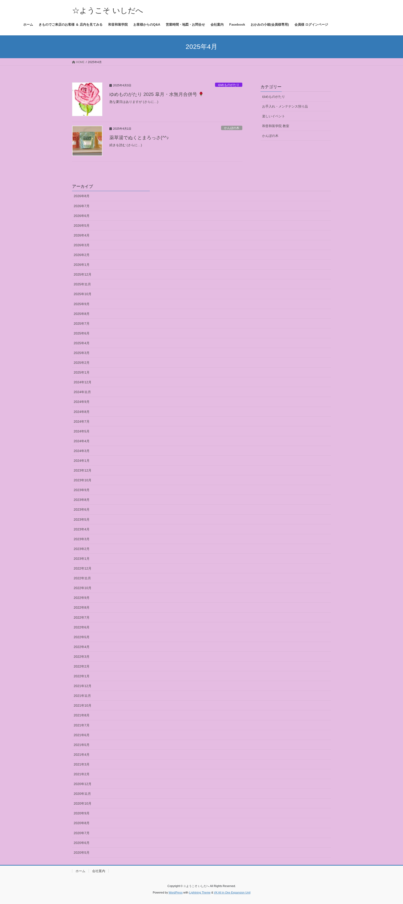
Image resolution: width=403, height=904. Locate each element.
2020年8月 (82, 823)
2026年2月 (82, 255)
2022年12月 (82, 568)
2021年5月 (82, 745)
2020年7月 (82, 833)
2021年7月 (82, 725)
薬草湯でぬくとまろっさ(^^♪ (139, 137)
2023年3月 (82, 539)
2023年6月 (82, 509)
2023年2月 (82, 549)
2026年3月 (82, 245)
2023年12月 (82, 470)
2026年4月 (82, 235)
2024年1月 (82, 460)
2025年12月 (82, 274)
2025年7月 (82, 323)
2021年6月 (82, 735)
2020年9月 (82, 813)
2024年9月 (82, 402)
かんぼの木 (231, 128)
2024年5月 (82, 431)
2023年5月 (82, 519)
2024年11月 (82, 392)
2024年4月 (82, 441)
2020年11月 (82, 794)
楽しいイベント (273, 116)
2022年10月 (82, 588)
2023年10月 (82, 480)
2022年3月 (82, 656)
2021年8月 (82, 715)
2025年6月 (82, 333)
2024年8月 (82, 412)
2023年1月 (82, 558)
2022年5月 (82, 637)
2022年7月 (82, 617)
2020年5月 (82, 852)
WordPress (176, 892)
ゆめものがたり (228, 85)
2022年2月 (82, 666)
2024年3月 (82, 451)
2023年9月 (82, 490)
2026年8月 (82, 196)
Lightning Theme (200, 892)
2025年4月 (82, 343)
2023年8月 (82, 500)
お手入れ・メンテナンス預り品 (285, 106)
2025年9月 (82, 304)
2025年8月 (82, 314)
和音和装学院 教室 (275, 126)
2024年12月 (82, 382)
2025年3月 (82, 353)
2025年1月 (82, 372)
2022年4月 (82, 647)
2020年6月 (82, 843)
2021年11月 (82, 696)
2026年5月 (82, 225)
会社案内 (98, 871)
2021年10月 (82, 705)
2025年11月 (82, 284)
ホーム (80, 871)
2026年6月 (82, 216)
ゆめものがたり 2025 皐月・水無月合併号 (153, 94)
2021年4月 (82, 754)
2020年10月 (82, 803)
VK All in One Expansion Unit (232, 892)
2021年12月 (82, 686)
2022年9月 (82, 598)
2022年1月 (82, 676)
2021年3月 (82, 764)
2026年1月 (82, 264)
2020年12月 (82, 784)
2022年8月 (82, 607)
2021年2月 (82, 774)
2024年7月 (82, 421)
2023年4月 (82, 529)
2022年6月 (82, 627)
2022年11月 (82, 578)
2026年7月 (82, 206)
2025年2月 (82, 362)
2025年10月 (82, 294)
